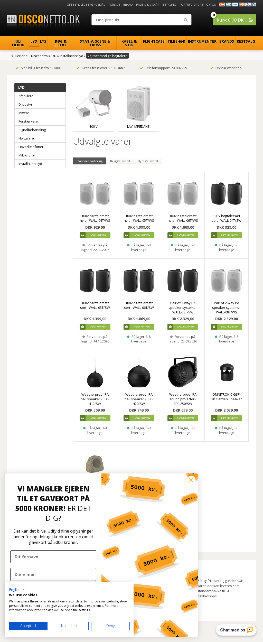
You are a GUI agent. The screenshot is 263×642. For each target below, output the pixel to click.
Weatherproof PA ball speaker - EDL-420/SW (139, 399)
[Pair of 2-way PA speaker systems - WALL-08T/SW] (182, 280)
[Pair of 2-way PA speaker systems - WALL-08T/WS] (226, 280)
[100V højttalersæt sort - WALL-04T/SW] (226, 193)
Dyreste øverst (148, 161)
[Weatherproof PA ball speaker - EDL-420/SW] (139, 372)
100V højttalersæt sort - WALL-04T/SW (226, 218)
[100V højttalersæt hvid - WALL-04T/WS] (95, 193)
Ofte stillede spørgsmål (86, 4)
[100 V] (93, 104)
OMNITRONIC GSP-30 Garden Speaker (226, 396)
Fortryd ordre (191, 4)
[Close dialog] (191, 480)
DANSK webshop (228, 68)
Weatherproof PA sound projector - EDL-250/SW (182, 399)
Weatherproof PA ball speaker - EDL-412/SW (95, 399)
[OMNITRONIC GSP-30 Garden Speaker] (226, 372)
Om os (211, 4)
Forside (114, 4)
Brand (128, 4)
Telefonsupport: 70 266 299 (166, 68)
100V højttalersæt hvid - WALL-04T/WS (95, 218)
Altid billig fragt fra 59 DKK (40, 68)
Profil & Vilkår (147, 4)
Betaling (169, 4)
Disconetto (39, 55)
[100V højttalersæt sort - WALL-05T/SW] (95, 280)
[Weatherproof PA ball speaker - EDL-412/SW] (95, 372)
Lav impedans (138, 126)
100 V (93, 126)
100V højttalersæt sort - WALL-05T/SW (95, 305)
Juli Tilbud (17, 43)
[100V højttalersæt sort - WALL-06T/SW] (139, 280)
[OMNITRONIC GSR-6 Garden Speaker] (95, 463)
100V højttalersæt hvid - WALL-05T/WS (139, 218)
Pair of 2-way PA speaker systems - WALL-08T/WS (226, 307)
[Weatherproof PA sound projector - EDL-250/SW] (182, 372)
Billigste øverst (120, 161)
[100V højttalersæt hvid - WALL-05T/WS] (139, 193)
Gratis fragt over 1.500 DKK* (103, 68)
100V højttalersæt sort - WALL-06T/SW (139, 305)
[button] (17, 590)
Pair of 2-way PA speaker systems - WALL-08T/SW (182, 307)
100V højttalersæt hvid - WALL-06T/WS (183, 218)
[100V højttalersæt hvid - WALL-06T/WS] (182, 193)
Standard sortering (89, 161)
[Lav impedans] (138, 104)
